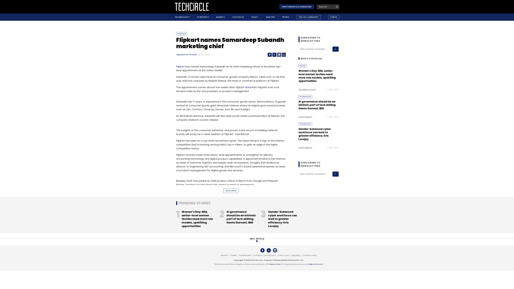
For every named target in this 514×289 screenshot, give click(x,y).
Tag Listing (295, 255)
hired (248, 87)
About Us (224, 255)
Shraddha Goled (306, 89)
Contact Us (258, 255)
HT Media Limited (274, 264)
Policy (255, 17)
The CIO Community (309, 17)
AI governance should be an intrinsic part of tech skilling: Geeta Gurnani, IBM (317, 105)
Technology (182, 17)
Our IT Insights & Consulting (296, 6)
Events (333, 17)
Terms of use (283, 255)
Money (220, 17)
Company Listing (310, 255)
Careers (233, 255)
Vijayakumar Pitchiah (186, 54)
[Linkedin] (279, 55)
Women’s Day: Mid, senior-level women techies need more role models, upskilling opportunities (317, 76)
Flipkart (180, 66)
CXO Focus (238, 17)
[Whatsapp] (284, 55)
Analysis (270, 17)
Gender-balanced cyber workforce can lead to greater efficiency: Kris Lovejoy (314, 134)
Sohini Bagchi (305, 116)
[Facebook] (270, 55)
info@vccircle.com (315, 264)
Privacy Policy (270, 255)
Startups (202, 17)
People (285, 17)
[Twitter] (274, 55)
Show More (231, 190)
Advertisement (245, 255)
